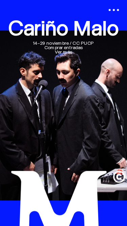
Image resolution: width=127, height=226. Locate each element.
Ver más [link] (63, 52)
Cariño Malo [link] (63, 29)
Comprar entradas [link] (63, 48)
